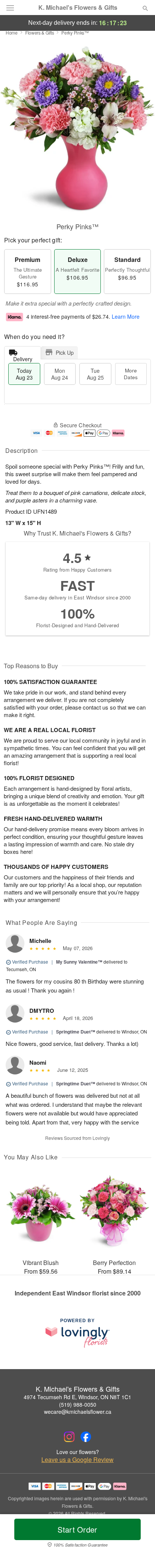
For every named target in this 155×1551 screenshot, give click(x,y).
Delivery (22, 357)
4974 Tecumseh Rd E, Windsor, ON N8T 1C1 (77, 1397)
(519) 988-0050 (77, 1404)
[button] (139, 1534)
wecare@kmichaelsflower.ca (77, 1411)
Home (12, 32)
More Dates (131, 374)
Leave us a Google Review (77, 1460)
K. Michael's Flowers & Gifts (77, 8)
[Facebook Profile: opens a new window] (86, 1436)
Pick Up (65, 352)
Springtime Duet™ (75, 1031)
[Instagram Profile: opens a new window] (69, 1436)
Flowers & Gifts (39, 32)
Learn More (126, 316)
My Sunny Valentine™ (79, 961)
